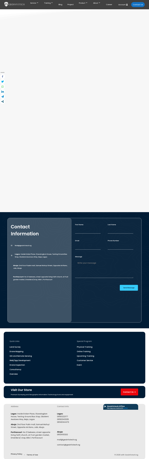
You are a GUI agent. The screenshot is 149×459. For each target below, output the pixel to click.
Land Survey (15, 347)
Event (79, 365)
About (95, 3)
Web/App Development (20, 360)
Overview (14, 374)
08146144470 (63, 422)
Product (82, 3)
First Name (79, 225)
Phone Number (113, 241)
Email (77, 241)
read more (22, 98)
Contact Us (138, 4)
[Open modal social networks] (2, 101)
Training (47, 3)
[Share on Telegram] (2, 96)
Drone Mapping (16, 351)
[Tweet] (2, 81)
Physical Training (84, 347)
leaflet (125, 408)
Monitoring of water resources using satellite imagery (48, 188)
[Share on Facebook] (2, 76)
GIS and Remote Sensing (21, 356)
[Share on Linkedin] (2, 91)
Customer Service (85, 360)
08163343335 (63, 419)
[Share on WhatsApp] (2, 86)
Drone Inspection (17, 365)
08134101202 (62, 434)
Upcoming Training (85, 356)
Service (33, 3)
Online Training (84, 351)
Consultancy (15, 369)
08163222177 (62, 416)
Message (78, 257)
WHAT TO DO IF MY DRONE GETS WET (35, 93)
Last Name (112, 225)
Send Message (128, 288)
